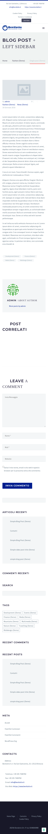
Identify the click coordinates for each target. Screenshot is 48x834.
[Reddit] (21, 267)
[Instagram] (25, 11)
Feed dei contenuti (12, 729)
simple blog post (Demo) (20, 559)
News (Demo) (22, 104)
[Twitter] (22, 11)
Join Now (26, 20)
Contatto (23, 816)
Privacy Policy (32, 13)
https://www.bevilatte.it (33, 7)
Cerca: (43, 500)
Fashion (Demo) (8, 104)
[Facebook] (15, 11)
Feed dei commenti (12, 735)
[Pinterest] (29, 11)
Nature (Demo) (10, 626)
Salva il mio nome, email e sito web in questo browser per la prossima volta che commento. (22, 469)
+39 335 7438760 (38, 3)
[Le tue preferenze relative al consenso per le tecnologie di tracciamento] (44, 830)
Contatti (13, 531)
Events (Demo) (30, 612)
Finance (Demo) (30, 256)
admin (7, 101)
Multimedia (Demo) (29, 621)
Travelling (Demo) (26, 626)
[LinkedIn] (19, 11)
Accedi (7, 723)
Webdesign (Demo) (26, 260)
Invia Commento (17, 485)
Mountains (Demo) (11, 621)
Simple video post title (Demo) (22, 549)
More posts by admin (17, 306)
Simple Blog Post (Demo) (20, 521)
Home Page (36, 31)
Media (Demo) (9, 260)
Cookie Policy (17, 13)
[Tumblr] (14, 267)
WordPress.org (11, 741)
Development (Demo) (12, 256)
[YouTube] (32, 11)
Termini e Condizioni (25, 17)
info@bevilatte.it (15, 7)
